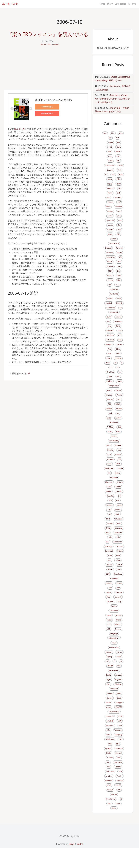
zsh (109, 285)
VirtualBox (118, 519)
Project (108, 592)
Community (109, 165)
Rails (109, 353)
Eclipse (119, 409)
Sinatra (119, 583)
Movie (110, 161)
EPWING (118, 358)
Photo (108, 207)
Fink (118, 280)
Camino (114, 436)
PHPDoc (110, 427)
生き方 (109, 184)
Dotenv (110, 693)
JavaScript (109, 551)
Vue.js (108, 734)
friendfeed (118, 574)
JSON (108, 519)
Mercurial (118, 528)
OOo (118, 555)
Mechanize (118, 542)
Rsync (110, 193)
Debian (110, 211)
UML (119, 757)
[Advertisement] (48, 70)
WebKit (118, 615)
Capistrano (118, 532)
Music (110, 179)
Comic (110, 216)
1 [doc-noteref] (22, 200)
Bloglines (110, 335)
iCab (119, 427)
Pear (119, 523)
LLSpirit (120, 482)
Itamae (110, 698)
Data (109, 803)
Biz (110, 138)
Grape (108, 707)
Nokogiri (109, 652)
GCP (107, 762)
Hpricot (119, 652)
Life (120, 257)
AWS (110, 744)
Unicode (109, 565)
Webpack (117, 730)
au (120, 308)
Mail (108, 197)
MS (118, 142)
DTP (119, 399)
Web (120, 133)
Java (109, 326)
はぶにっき (19, 128)
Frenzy (118, 390)
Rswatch (110, 496)
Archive (132, 3)
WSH (110, 376)
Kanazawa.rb (114, 670)
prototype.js (114, 312)
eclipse (109, 409)
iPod (109, 560)
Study (117, 514)
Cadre (80, 843)
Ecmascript (114, 289)
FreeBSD (118, 197)
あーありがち (10, 4)
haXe (117, 285)
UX (121, 661)
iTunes (110, 569)
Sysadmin (110, 220)
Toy (120, 372)
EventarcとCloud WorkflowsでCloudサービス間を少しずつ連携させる (112, 99)
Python (120, 551)
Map (119, 601)
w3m (108, 445)
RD (118, 413)
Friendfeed (114, 578)
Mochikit (110, 330)
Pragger (109, 505)
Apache (118, 317)
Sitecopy (108, 248)
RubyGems (114, 422)
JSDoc (118, 349)
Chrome (118, 629)
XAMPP (118, 418)
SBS (120, 340)
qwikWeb (109, 344)
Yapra (119, 505)
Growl (108, 528)
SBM (108, 574)
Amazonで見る (47, 107)
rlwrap (119, 381)
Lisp (119, 450)
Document (110, 771)
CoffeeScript (114, 647)
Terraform (110, 725)
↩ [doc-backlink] (29, 373)
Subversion (111, 308)
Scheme (118, 445)
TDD (110, 588)
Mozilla (118, 487)
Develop (120, 780)
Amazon (119, 675)
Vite (119, 790)
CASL (119, 275)
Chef (108, 684)
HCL (108, 730)
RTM (110, 555)
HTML (118, 353)
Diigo (109, 418)
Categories (120, 3)
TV (106, 174)
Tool (105, 133)
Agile (109, 679)
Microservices (114, 712)
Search (114, 606)
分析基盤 (110, 721)
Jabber (117, 473)
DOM (110, 431)
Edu (118, 161)
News (119, 147)
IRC (109, 473)
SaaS (119, 698)
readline (109, 381)
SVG (120, 771)
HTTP (120, 716)
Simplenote (114, 611)
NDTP (107, 363)
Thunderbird (114, 243)
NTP (110, 500)
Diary (110, 3)
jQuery (109, 656)
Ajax (109, 349)
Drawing (109, 252)
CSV (109, 624)
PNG (118, 744)
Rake (110, 537)
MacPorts (109, 482)
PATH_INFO (114, 294)
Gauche (110, 450)
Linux (110, 234)
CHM (108, 358)
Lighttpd (109, 303)
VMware (110, 459)
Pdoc (118, 179)
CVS (119, 188)
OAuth (108, 753)
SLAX (109, 464)
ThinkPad (110, 372)
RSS (107, 542)
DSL (119, 459)
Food (110, 156)
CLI (111, 367)
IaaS (120, 725)
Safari (118, 464)
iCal (119, 225)
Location (110, 601)
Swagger (119, 702)
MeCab (110, 399)
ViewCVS (110, 188)
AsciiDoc (109, 776)
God (118, 569)
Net (117, 138)
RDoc (119, 184)
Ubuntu (119, 395)
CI (114, 661)
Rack (107, 532)
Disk (118, 193)
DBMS (56, 44)
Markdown (109, 468)
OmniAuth (109, 716)
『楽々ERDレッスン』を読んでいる (47, 34)
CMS (120, 739)
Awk (110, 413)
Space (114, 643)
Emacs (113, 239)
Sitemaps (108, 546)
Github (119, 565)
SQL (108, 767)
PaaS (119, 693)
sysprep (109, 395)
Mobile (118, 510)
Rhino (118, 326)
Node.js (110, 790)
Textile (120, 468)
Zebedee (118, 207)
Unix (109, 151)
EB (115, 363)
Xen (119, 266)
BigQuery (118, 734)
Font (120, 220)
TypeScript (118, 762)
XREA (110, 271)
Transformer (111, 799)
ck (117, 367)
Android (120, 546)
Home (102, 3)
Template (117, 321)
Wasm (114, 808)
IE (122, 363)
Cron (119, 216)
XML (109, 510)
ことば (109, 147)
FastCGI (119, 303)
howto (118, 151)
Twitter (108, 491)
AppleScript (110, 257)
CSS (119, 335)
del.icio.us (110, 340)
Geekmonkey (114, 441)
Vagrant (118, 679)
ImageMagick (114, 386)
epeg (109, 390)
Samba (110, 523)
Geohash (118, 597)
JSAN (109, 454)
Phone (118, 620)
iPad (108, 597)
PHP (118, 156)
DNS (119, 229)
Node (119, 656)
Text (119, 170)
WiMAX (118, 624)
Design (110, 666)
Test (118, 588)
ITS (119, 496)
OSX (119, 211)
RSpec (109, 620)
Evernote (119, 592)
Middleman (110, 739)
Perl (113, 174)
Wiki (118, 234)
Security (110, 170)
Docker (108, 702)
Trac (108, 321)
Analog (110, 225)
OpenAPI (118, 753)
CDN (119, 721)
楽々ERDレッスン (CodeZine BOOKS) (53, 100)
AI (121, 799)
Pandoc (119, 776)
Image (109, 615)
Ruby (121, 174)
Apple (110, 142)
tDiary (119, 252)
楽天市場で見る (47, 113)
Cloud (118, 803)
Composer (114, 689)
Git (109, 514)
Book (43, 44)
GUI (117, 500)
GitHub (110, 757)
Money (109, 262)
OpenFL (119, 491)
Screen (109, 275)
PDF (119, 202)
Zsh (118, 271)
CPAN (109, 487)
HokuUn (109, 583)
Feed (119, 330)
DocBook (108, 780)
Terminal (119, 248)
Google (118, 454)
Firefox (110, 280)
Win (118, 537)
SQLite (109, 298)
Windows (118, 684)
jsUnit (109, 317)
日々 (112, 133)
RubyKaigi (114, 633)
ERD (49, 44)
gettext (119, 344)
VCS (118, 666)
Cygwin (110, 202)
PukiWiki (110, 266)
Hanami (118, 767)
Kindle (108, 675)
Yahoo (118, 560)
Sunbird (110, 229)
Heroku (114, 794)
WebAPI (119, 707)
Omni (119, 262)
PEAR (119, 298)
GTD (107, 661)
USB (108, 629)
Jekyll (109, 785)
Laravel (108, 748)
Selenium (119, 748)
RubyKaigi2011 (114, 638)
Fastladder (114, 477)
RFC (118, 376)
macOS (118, 785)
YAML (118, 431)
